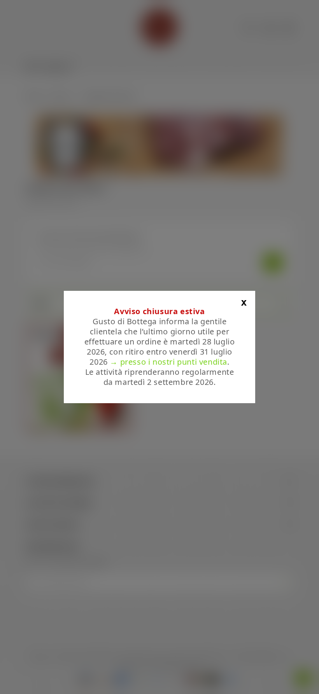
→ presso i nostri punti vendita (168, 362)
